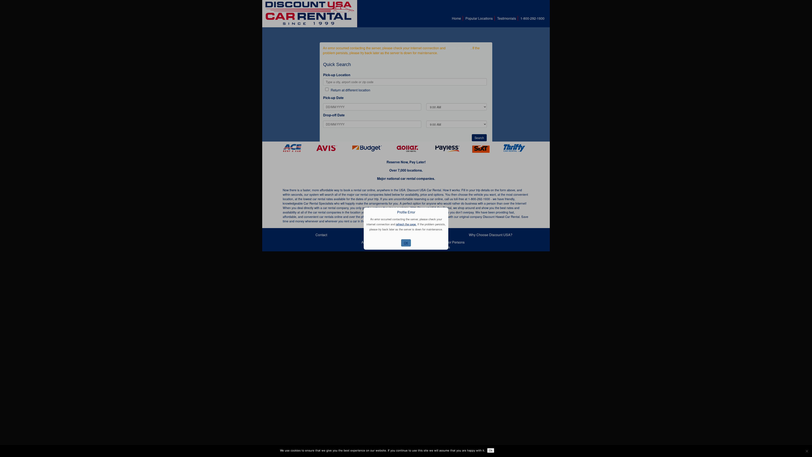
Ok (490, 450)
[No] (807, 451)
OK (406, 243)
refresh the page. (406, 224)
